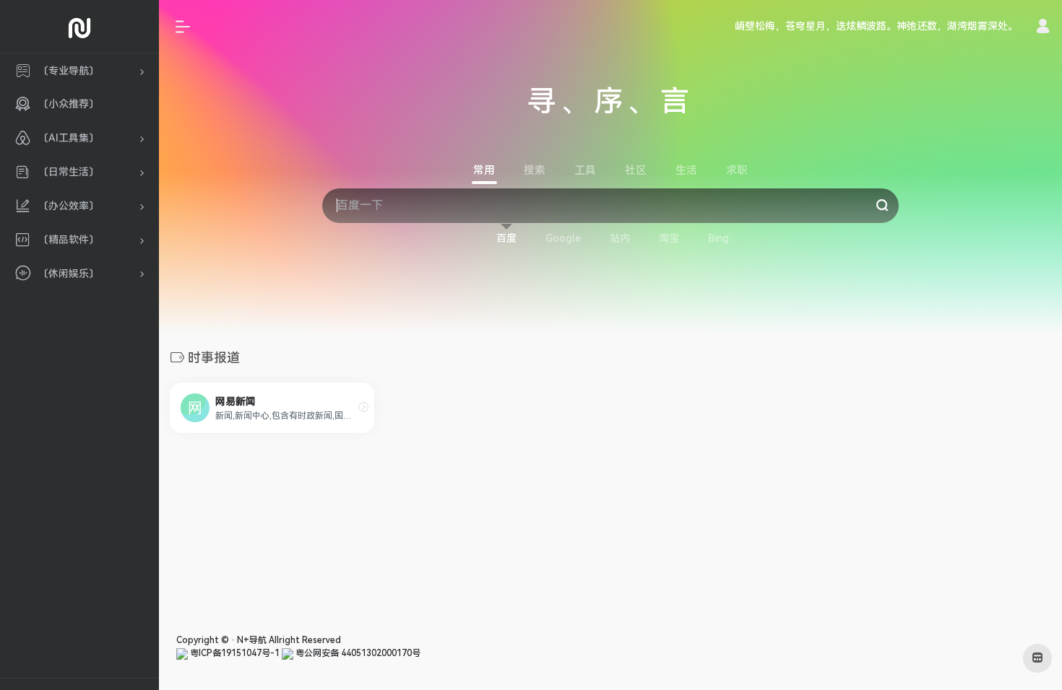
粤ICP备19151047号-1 (234, 653)
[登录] (1042, 28)
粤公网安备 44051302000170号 (356, 653)
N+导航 (252, 640)
